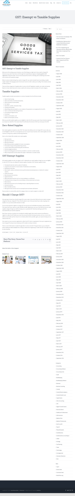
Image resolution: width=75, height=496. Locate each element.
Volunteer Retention (60, 456)
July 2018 (58, 317)
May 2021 (58, 245)
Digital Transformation (61, 406)
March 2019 (59, 309)
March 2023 (59, 181)
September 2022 (60, 198)
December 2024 (59, 129)
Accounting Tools (60, 371)
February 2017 (59, 346)
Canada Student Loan (61, 395)
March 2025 (59, 120)
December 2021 (59, 224)
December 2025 (59, 97)
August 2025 (59, 108)
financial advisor (60, 409)
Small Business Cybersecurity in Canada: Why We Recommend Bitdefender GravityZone (63, 43)
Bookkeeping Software (61, 380)
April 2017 (58, 340)
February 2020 (59, 288)
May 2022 (58, 210)
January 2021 (59, 256)
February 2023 (59, 184)
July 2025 (58, 111)
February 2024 (59, 149)
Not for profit (59, 424)
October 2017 (59, 329)
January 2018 (59, 326)
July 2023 (58, 169)
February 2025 (59, 123)
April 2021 (58, 248)
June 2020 (58, 277)
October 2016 (59, 355)
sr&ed (57, 438)
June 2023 (58, 172)
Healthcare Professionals (62, 412)
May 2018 (58, 320)
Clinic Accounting (60, 401)
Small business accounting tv (62, 435)
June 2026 (58, 79)
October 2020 (59, 265)
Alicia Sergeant (5, 232)
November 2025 (60, 99)
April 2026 (58, 85)
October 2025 (59, 102)
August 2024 (59, 140)
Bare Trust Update (60, 55)
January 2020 (59, 291)
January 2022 (59, 221)
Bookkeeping (59, 377)
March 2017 (59, 343)
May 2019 (58, 303)
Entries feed (59, 469)
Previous (45, 28)
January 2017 (59, 349)
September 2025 (60, 105)
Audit (57, 374)
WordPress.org (59, 475)
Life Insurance (59, 415)
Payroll (58, 427)
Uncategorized (59, 453)
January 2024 (59, 152)
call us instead (14, 227)
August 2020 (59, 271)
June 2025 (58, 114)
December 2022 (59, 190)
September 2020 (60, 268)
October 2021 (59, 230)
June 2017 (58, 335)
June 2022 (58, 207)
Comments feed (60, 472)
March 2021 (59, 250)
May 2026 (58, 82)
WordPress (39, 490)
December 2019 (59, 294)
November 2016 (60, 352)
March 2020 (59, 285)
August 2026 (59, 73)
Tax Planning (59, 444)
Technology (59, 450)
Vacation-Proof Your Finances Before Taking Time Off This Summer (63, 60)
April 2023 (58, 178)
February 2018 (59, 323)
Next (50, 28)
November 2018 (60, 314)
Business (17, 232)
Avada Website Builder (14, 490)
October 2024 (59, 134)
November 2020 (60, 262)
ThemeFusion (22, 490)
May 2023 (58, 175)
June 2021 (58, 242)
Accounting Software (61, 369)
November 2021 (60, 227)
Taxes (21, 232)
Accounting (58, 366)
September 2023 (60, 163)
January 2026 (59, 94)
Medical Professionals (61, 421)
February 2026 (59, 91)
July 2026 (58, 76)
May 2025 (58, 117)
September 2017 (60, 332)
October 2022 (59, 195)
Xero (57, 459)
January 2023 (59, 187)
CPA (57, 403)
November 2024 (60, 131)
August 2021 (59, 236)
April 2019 (58, 306)
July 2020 (58, 274)
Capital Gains (59, 398)
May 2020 (58, 279)
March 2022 (59, 216)
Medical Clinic (59, 418)
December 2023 (59, 155)
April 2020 (58, 282)
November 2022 (60, 192)
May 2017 (58, 338)
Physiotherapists (60, 430)
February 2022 (59, 218)
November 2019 (60, 297)
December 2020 (59, 259)
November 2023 (60, 158)
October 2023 (59, 160)
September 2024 (60, 137)
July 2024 (58, 143)
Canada (58, 389)
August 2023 (59, 166)
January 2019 (59, 311)
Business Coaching (60, 386)
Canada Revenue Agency (61, 392)
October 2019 (59, 300)
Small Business (59, 432)
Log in (57, 466)
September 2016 (60, 358)
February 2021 (59, 253)
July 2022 (58, 204)
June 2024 (58, 146)
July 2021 (58, 239)
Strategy (58, 441)
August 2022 (59, 201)
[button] (70, 3)
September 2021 (60, 233)
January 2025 (59, 126)
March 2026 (59, 88)
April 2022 (58, 213)
